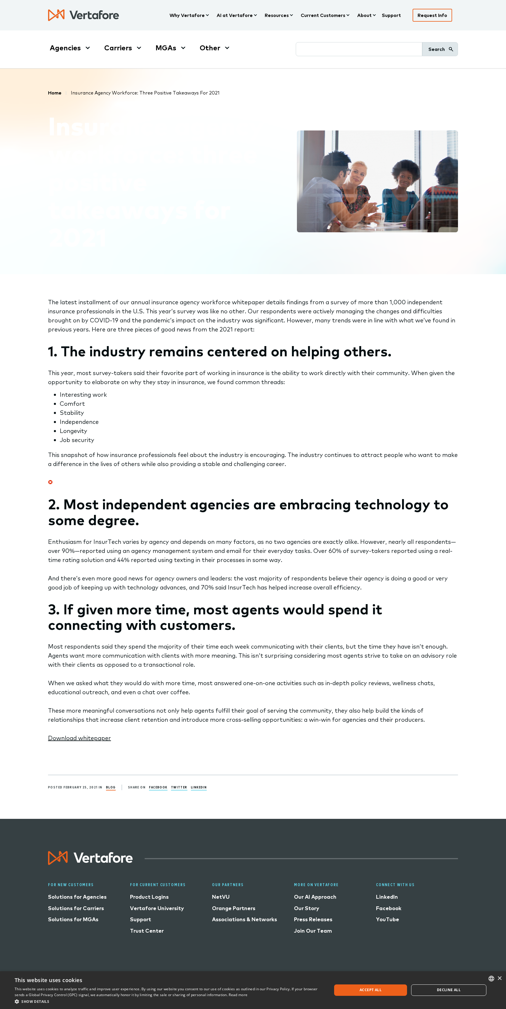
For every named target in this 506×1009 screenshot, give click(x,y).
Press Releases (313, 919)
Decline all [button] (449, 989)
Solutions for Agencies (77, 896)
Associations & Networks (244, 919)
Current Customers (323, 15)
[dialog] (253, 990)
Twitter (179, 787)
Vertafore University (157, 908)
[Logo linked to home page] (90, 863)
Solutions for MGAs (73, 919)
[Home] (83, 15)
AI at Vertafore (235, 15)
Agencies (65, 47)
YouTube (387, 919)
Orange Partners (233, 908)
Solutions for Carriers (76, 908)
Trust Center (147, 930)
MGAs (165, 47)
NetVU (221, 896)
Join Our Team (313, 930)
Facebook (158, 787)
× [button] (499, 978)
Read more (238, 994)
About (364, 15)
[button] (169, 1001)
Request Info (432, 15)
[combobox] (491, 979)
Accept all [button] (371, 989)
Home (54, 93)
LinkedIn (199, 787)
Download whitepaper (79, 738)
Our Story (306, 908)
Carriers (118, 47)
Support (391, 15)
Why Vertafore (187, 15)
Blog (111, 787)
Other (210, 47)
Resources (277, 15)
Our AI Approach (315, 896)
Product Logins (149, 896)
